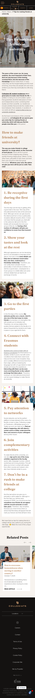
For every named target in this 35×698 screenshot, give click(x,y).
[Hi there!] (30, 693)
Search (22, 8)
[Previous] (25, 542)
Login (31, 8)
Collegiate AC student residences (13, 94)
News (9, 12)
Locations (15, 614)
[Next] (30, 542)
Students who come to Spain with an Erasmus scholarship (16, 352)
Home (4, 12)
